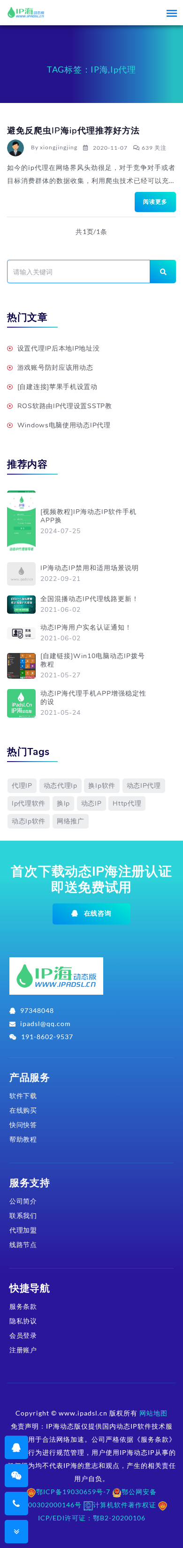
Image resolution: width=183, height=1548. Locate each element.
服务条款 (23, 1306)
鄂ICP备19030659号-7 (73, 1492)
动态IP (91, 803)
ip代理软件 (29, 803)
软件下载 (23, 1096)
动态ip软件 (29, 821)
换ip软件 (101, 785)
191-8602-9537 (47, 1037)
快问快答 (23, 1125)
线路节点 (23, 1244)
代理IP (22, 785)
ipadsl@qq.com (45, 1023)
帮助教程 (23, 1139)
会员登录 (23, 1335)
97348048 (37, 1010)
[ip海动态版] (56, 979)
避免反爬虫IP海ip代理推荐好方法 (73, 130)
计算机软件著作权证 (124, 1505)
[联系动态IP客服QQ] (16, 1447)
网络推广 (70, 821)
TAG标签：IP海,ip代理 (91, 69)
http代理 (127, 803)
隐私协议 (23, 1321)
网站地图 (153, 1413)
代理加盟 (23, 1230)
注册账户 (23, 1350)
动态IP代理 (144, 785)
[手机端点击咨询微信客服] (16, 1475)
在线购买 (23, 1110)
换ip (63, 803)
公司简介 (23, 1201)
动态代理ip (60, 785)
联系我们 (23, 1215)
